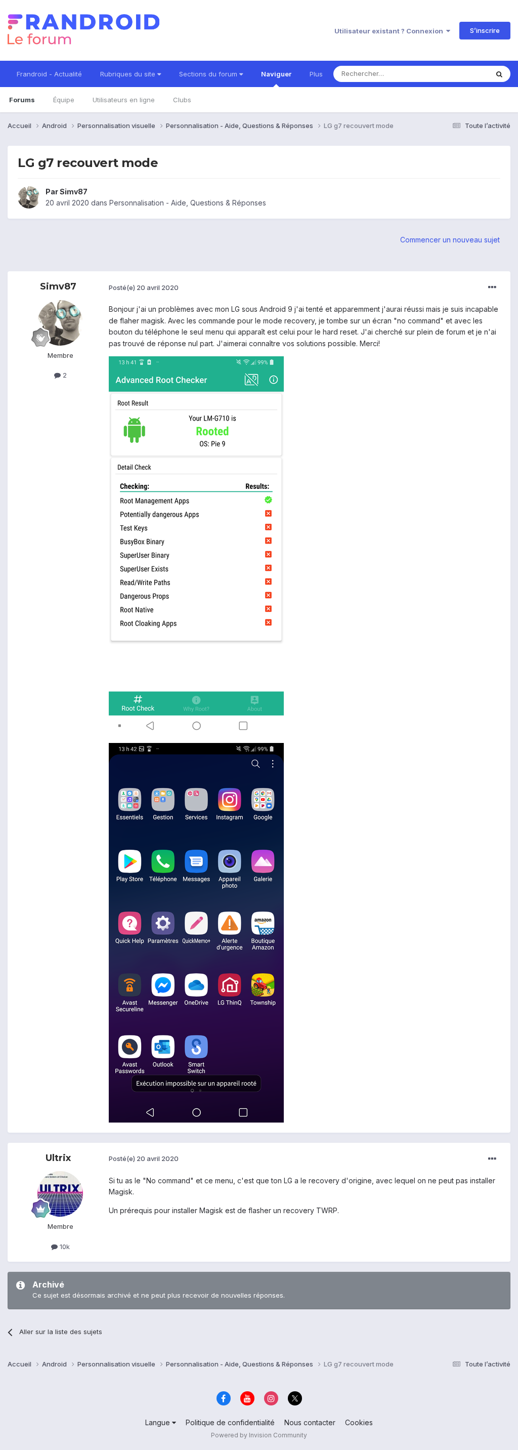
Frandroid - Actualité (49, 74)
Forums (22, 100)
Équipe (63, 100)
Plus (316, 74)
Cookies (359, 1422)
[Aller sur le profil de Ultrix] (60, 1194)
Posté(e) (144, 287)
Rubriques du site (128, 74)
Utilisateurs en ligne (124, 100)
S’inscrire (485, 30)
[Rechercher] (499, 74)
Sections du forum (209, 74)
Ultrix (58, 1158)
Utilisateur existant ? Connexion (390, 31)
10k (64, 1246)
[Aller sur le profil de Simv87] (29, 197)
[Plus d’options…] (492, 287)
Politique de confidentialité (230, 1422)
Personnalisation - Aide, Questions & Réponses (187, 202)
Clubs (182, 100)
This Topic (458, 73)
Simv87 (74, 191)
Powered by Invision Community (259, 1435)
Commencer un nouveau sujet (450, 239)
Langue (158, 1422)
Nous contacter (309, 1422)
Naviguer (276, 74)
